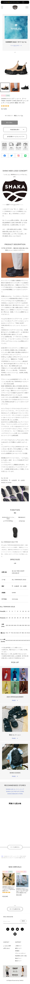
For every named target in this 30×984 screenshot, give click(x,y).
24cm (21, 127)
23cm (13, 127)
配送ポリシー (18, 960)
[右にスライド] (28, 88)
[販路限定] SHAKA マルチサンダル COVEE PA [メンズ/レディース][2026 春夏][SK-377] (8, 888)
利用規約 (17, 950)
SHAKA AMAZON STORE (15, 793)
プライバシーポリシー (20, 953)
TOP (2, 856)
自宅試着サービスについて (15, 136)
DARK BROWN (8, 120)
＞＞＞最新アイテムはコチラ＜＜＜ (12, 204)
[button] (5, 106)
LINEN (18, 120)
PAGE (14, 700)
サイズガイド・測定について (13, 115)
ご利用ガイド (18, 945)
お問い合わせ (6, 948)
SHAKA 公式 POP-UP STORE (15, 791)
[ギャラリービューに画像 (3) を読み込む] (25, 87)
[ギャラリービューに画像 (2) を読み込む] (15, 87)
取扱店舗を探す (15, 129)
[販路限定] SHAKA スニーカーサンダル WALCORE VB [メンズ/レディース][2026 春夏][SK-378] (22, 890)
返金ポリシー (18, 958)
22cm (5, 127)
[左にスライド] (2, 88)
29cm (13, 134)
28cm (5, 134)
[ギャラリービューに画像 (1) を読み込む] (5, 87)
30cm (21, 134)
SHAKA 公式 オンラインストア (15, 789)
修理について (18, 948)
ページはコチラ (15, 45)
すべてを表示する (15, 847)
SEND (23, 921)
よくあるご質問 (7, 945)
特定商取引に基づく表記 (21, 955)
